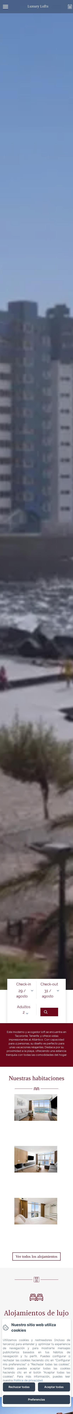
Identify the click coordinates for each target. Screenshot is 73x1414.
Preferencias (36, 1399)
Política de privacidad (28, 1380)
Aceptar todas (54, 1387)
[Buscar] (49, 1012)
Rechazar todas (19, 1387)
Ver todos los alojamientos (36, 1256)
